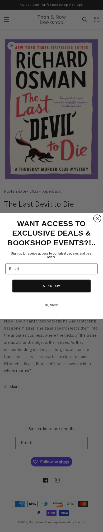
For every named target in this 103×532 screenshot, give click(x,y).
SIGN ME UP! (51, 286)
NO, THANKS (51, 305)
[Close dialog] (97, 218)
